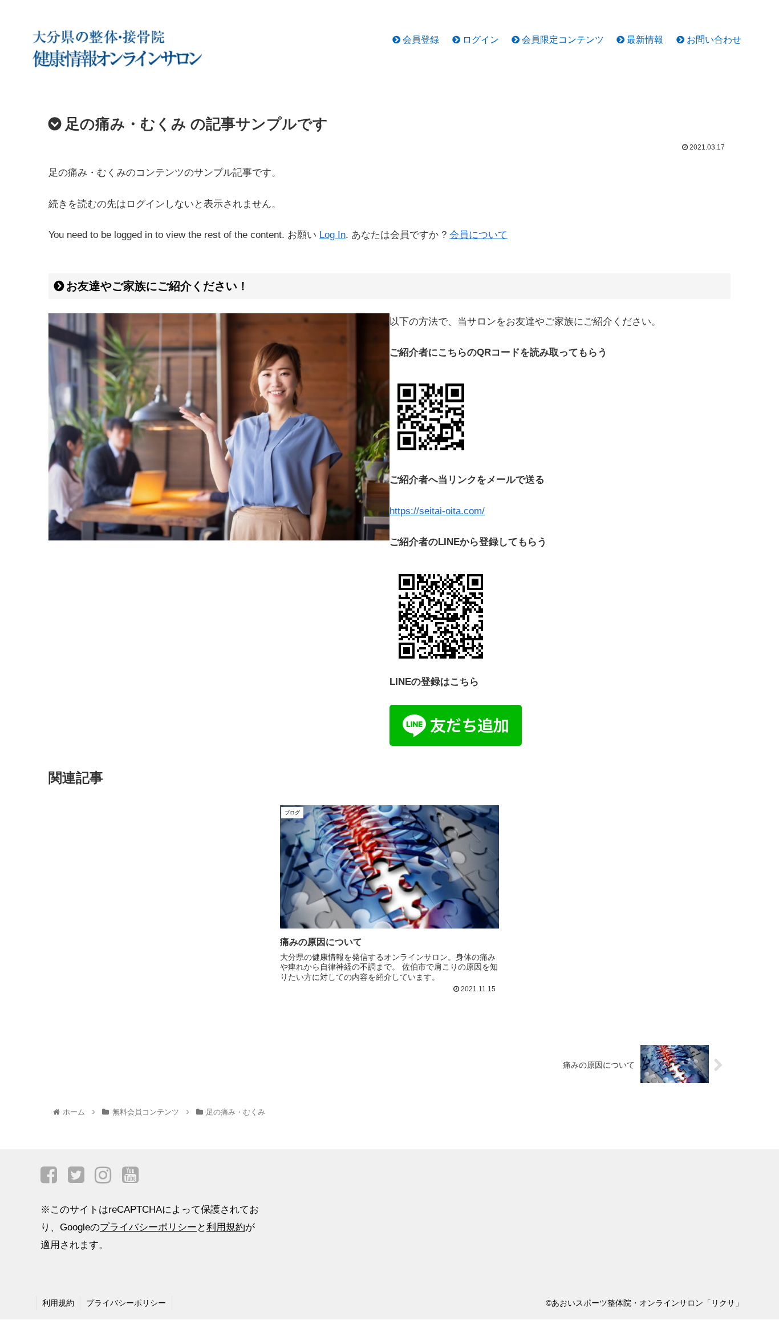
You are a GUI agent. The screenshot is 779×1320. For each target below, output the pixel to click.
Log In (332, 234)
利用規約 (225, 1227)
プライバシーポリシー (148, 1227)
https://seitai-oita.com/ (437, 511)
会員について (478, 234)
